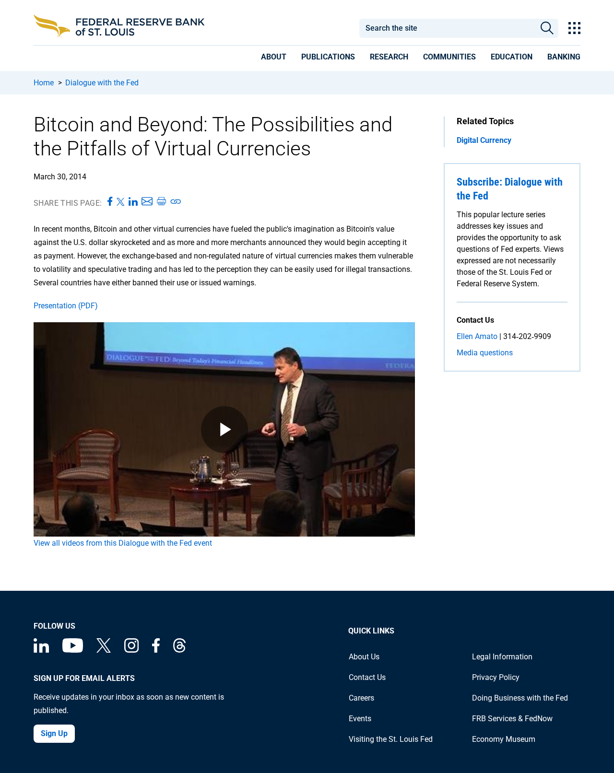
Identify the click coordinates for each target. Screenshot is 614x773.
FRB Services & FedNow (512, 718)
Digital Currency (484, 140)
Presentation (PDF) (66, 305)
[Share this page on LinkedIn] (133, 202)
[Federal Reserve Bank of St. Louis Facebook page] (156, 650)
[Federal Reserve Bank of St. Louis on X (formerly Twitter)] (103, 650)
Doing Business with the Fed (520, 698)
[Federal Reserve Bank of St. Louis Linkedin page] (41, 650)
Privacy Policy (496, 677)
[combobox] (447, 28)
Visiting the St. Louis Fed (391, 739)
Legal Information (502, 656)
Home (44, 82)
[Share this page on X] (121, 202)
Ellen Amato (477, 336)
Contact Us (367, 677)
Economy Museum (503, 739)
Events (360, 718)
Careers (361, 698)
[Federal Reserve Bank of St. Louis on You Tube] (72, 650)
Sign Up (54, 733)
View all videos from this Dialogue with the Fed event (123, 543)
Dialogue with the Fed (102, 82)
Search (547, 28)
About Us (364, 656)
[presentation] (273, 58)
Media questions (485, 352)
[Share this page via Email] (147, 202)
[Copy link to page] (176, 202)
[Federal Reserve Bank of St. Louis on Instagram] (131, 650)
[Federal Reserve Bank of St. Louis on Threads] (179, 650)
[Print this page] (161, 202)
